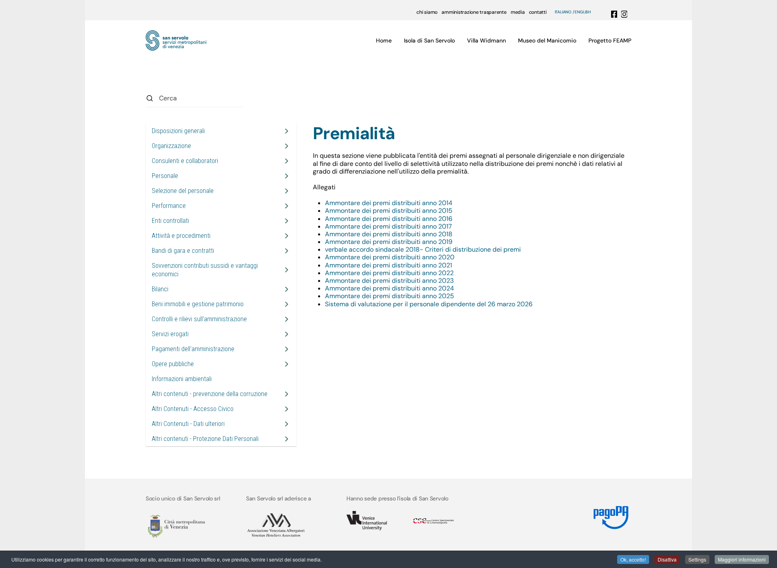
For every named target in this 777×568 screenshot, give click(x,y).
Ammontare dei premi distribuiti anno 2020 (389, 257)
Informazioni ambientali (182, 379)
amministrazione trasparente (474, 12)
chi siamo (426, 12)
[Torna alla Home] (176, 40)
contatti (538, 12)
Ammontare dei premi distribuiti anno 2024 (389, 288)
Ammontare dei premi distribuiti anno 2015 (388, 210)
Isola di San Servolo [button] (429, 40)
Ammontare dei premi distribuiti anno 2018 (388, 234)
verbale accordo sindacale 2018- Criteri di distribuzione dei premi (423, 249)
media (518, 12)
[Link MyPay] (611, 514)
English (583, 12)
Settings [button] (697, 559)
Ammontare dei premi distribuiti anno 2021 (388, 265)
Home (384, 40)
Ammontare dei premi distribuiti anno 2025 (389, 296)
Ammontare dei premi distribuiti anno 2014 (388, 203)
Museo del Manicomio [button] (547, 40)
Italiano (563, 12)
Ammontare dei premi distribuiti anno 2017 (388, 226)
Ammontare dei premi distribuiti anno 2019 (388, 241)
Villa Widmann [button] (486, 40)
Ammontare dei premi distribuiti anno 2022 (389, 273)
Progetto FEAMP (609, 40)
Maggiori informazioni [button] (742, 559)
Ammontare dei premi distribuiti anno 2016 (388, 218)
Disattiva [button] (667, 559)
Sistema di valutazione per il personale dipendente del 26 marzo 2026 (429, 304)
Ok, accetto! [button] (633, 559)
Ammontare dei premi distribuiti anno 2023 (389, 280)
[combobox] (194, 98)
